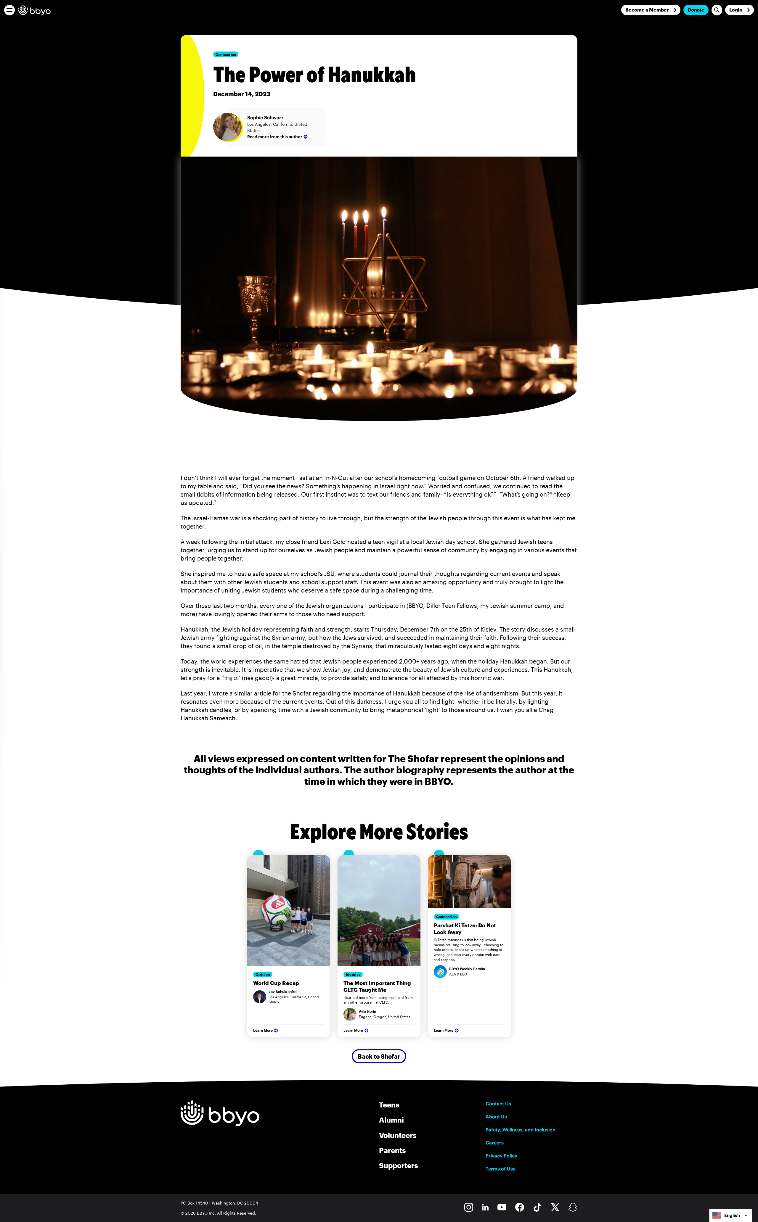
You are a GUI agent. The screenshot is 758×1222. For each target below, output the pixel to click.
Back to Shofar (379, 1056)
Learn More (263, 1030)
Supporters (398, 1165)
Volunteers (397, 1135)
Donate (696, 9)
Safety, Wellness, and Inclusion (520, 1130)
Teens (389, 1104)
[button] (9, 10)
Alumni (391, 1119)
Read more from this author (274, 136)
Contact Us (498, 1104)
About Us (496, 1117)
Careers (495, 1143)
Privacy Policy (501, 1156)
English (732, 1215)
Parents (392, 1150)
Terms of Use (500, 1169)
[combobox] (730, 1215)
